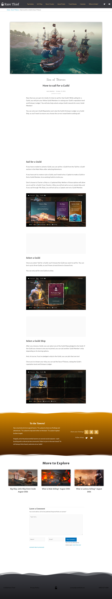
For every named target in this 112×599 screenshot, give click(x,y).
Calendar (83, 4)
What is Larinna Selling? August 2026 (89, 490)
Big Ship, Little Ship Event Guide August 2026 (23, 490)
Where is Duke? (93, 4)
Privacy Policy (34, 588)
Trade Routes (73, 4)
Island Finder (61, 4)
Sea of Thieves (15, 10)
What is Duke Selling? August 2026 (56, 489)
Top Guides (30, 4)
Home (8, 10)
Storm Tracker (50, 4)
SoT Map (39, 4)
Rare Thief (11, 4)
